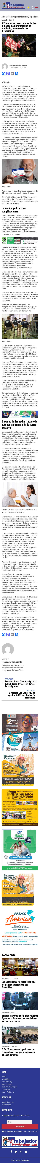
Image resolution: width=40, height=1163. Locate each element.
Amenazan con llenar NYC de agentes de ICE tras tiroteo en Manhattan (21, 695)
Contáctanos (6, 1105)
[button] (36, 8)
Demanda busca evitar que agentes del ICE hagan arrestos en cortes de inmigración (20, 684)
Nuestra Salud (8, 20)
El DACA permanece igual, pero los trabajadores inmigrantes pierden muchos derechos (18, 1052)
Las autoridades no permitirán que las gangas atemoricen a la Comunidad (18, 984)
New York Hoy (7, 1082)
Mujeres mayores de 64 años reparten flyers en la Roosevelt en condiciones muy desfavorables (20, 1018)
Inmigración (16, 17)
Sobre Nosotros (8, 1102)
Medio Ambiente (8, 1092)
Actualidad (6, 17)
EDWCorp (26, 1160)
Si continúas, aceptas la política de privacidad (21, 1131)
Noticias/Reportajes (29, 17)
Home (4, 1077)
